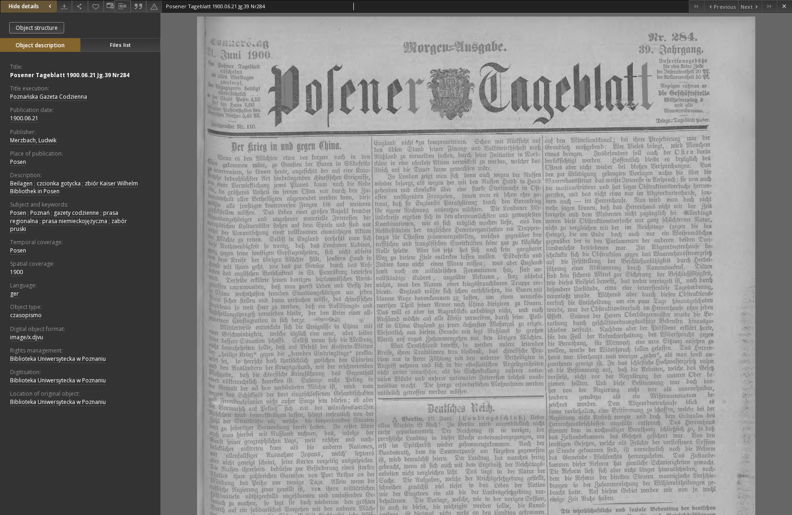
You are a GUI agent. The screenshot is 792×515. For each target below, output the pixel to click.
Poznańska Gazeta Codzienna (48, 97)
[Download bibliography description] (122, 6)
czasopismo (26, 315)
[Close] (784, 6)
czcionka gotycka (59, 183)
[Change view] (109, 6)
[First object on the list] (696, 6)
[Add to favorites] (96, 6)
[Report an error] (154, 6)
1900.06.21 (24, 118)
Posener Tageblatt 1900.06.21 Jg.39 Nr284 (69, 75)
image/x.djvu (26, 337)
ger (14, 293)
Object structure (37, 28)
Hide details (24, 6)
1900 (16, 272)
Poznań (40, 213)
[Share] (80, 6)
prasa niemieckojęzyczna (74, 221)
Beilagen (21, 183)
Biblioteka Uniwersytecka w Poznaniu (58, 359)
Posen (18, 162)
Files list (120, 44)
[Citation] (138, 6)
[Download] (64, 6)
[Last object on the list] (769, 6)
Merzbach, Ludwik (33, 140)
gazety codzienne (76, 213)
